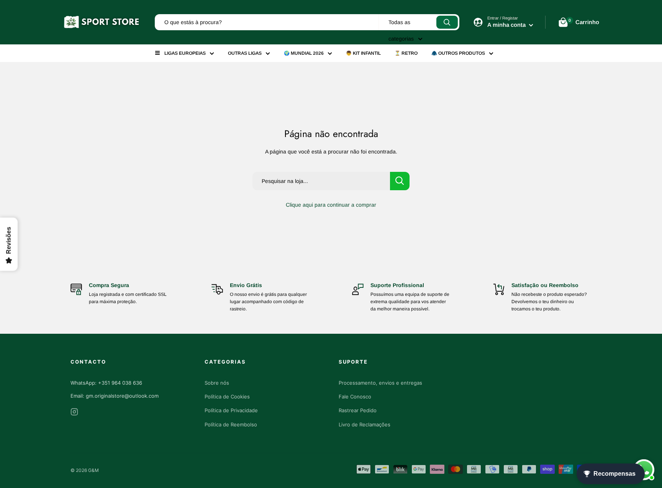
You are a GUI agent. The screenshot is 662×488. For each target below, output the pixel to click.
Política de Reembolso (231, 424)
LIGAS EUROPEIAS (185, 53)
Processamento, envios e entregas (380, 383)
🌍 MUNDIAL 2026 (304, 53)
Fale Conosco (355, 396)
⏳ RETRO (406, 53)
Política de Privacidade (231, 410)
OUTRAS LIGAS (245, 53)
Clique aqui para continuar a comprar (331, 205)
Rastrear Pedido (358, 410)
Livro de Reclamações (364, 424)
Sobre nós (217, 383)
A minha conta (507, 24)
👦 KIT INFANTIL (363, 53)
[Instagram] (74, 413)
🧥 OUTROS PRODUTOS (458, 53)
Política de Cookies (227, 396)
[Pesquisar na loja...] (400, 181)
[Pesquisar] (447, 22)
